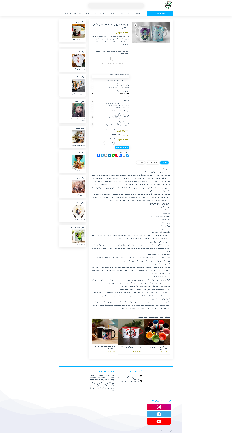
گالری (112, 14)
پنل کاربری (89, 14)
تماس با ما (98, 14)
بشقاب (94, 302)
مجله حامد (120, 14)
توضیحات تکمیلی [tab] (152, 162)
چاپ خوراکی (67, 14)
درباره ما (105, 14)
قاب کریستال (101, 302)
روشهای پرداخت (78, 14)
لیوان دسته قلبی (97, 293)
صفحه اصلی (136, 14)
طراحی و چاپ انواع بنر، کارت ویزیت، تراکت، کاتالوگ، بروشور (117, 305)
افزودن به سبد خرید (122, 147)
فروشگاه (127, 14)
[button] (135, 25)
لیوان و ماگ (121, 153)
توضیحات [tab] (164, 162)
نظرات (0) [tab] (140, 162)
